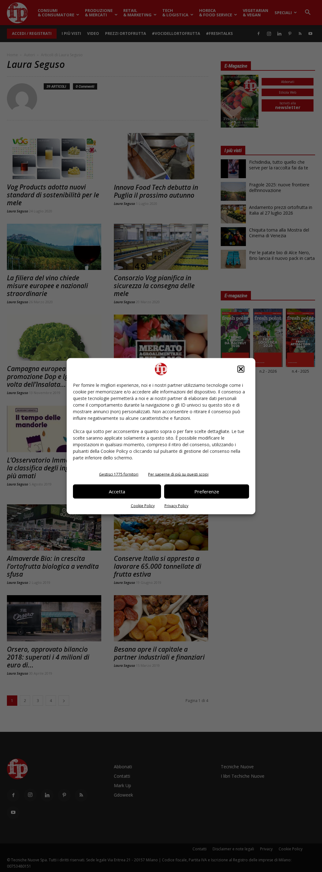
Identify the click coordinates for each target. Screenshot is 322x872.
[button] (241, 369)
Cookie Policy (143, 505)
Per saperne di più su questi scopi (178, 474)
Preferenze (206, 491)
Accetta (117, 491)
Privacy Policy (176, 505)
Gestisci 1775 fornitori (118, 474)
